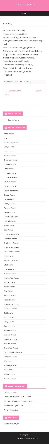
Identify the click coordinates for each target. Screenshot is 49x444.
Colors (40, 90)
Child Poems (9, 169)
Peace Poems (9, 300)
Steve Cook (27, 81)
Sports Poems (9, 326)
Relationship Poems (11, 304)
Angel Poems (9, 134)
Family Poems (9, 203)
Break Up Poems (10, 160)
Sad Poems (8, 313)
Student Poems (10, 330)
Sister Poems (9, 317)
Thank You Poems (11, 348)
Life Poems (8, 265)
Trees (14, 392)
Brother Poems (10, 164)
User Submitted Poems (13, 352)
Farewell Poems (10, 208)
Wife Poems (8, 370)
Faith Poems (9, 199)
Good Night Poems (11, 234)
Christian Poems (10, 173)
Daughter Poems (10, 186)
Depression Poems (11, 190)
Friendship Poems (11, 217)
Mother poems (9, 282)
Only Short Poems (24, 4)
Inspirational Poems (11, 260)
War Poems (8, 361)
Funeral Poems (10, 221)
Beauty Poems (9, 151)
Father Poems (9, 212)
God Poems (8, 230)
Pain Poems (8, 291)
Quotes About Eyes (11, 424)
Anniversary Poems (11, 142)
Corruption (14, 410)
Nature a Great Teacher (21, 397)
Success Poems (10, 335)
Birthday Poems (10, 155)
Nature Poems (9, 287)
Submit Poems (14, 120)
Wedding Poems (10, 365)
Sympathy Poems (10, 339)
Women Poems (10, 378)
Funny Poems (9, 225)
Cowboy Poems (12, 81)
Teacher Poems (10, 343)
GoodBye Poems (10, 238)
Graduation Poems (11, 243)
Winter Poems (9, 374)
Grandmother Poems (12, 252)
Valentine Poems (10, 357)
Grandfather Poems (11, 247)
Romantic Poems (10, 308)
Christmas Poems (11, 177)
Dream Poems (9, 195)
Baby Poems (9, 147)
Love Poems (9, 269)
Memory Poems (10, 273)
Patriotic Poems (10, 295)
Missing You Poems (11, 278)
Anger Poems (9, 138)
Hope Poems (9, 256)
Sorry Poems (9, 322)
